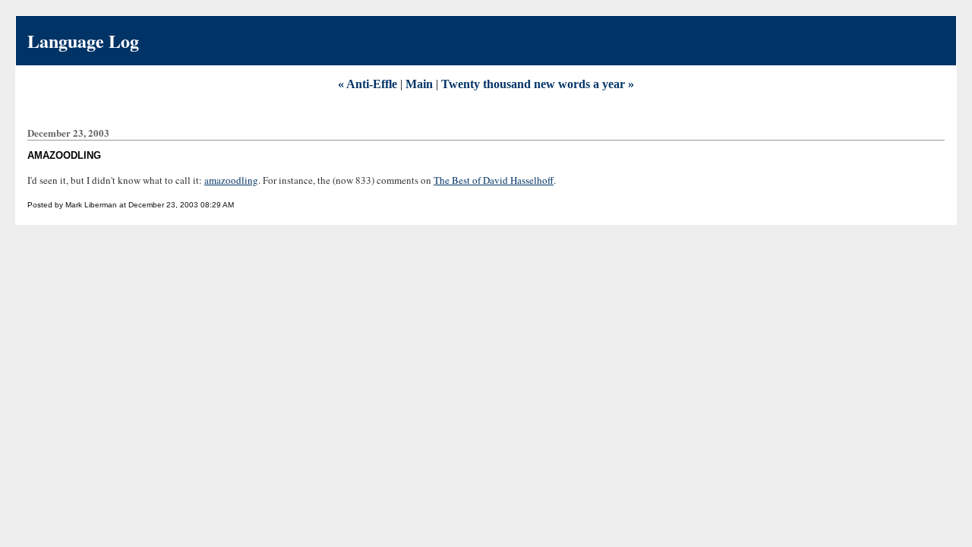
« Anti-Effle (367, 83)
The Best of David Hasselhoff (494, 180)
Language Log (83, 40)
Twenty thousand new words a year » (537, 83)
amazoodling (231, 180)
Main (419, 83)
